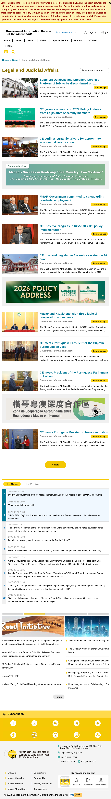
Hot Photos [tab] (32, 484)
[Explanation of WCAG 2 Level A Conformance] (75, 795)
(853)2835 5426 (88, 761)
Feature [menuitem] (78, 40)
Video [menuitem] (43, 40)
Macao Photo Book (17, 789)
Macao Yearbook (16, 783)
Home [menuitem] (7, 40)
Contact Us (39, 778)
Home (5, 60)
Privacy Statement (43, 783)
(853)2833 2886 (68, 761)
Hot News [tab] (12, 484)
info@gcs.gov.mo (69, 757)
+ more (103, 697)
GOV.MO (12, 773)
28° (96, 33)
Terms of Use (40, 789)
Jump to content (64, 32)
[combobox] (94, 70)
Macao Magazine (16, 778)
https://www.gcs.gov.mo (71, 752)
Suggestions (40, 773)
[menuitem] (18, 40)
